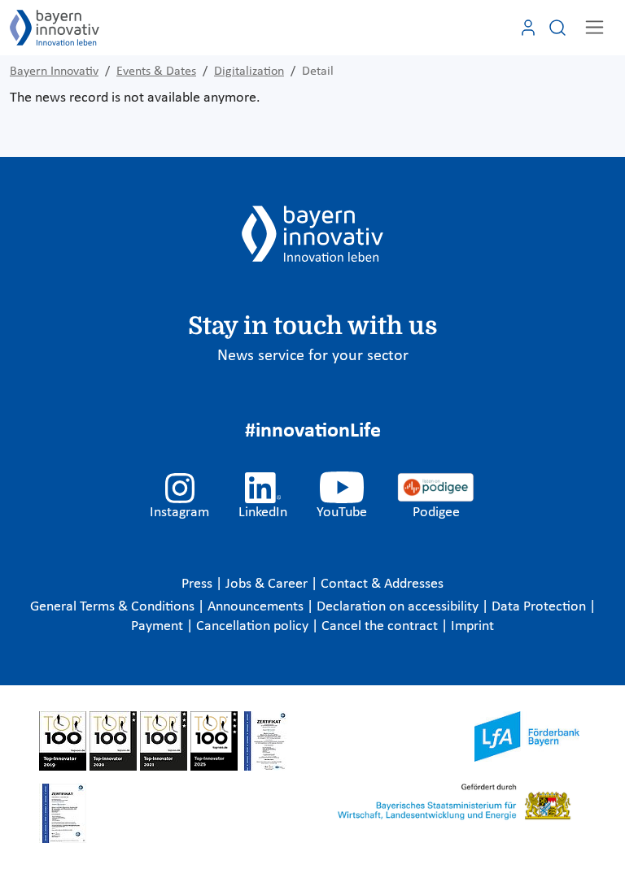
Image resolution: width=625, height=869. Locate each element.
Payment (158, 626)
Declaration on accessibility (399, 607)
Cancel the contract (381, 626)
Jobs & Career (268, 584)
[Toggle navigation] (594, 27)
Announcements (257, 607)
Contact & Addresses (382, 584)
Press (198, 584)
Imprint (472, 626)
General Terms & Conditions (114, 607)
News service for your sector (313, 356)
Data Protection (540, 607)
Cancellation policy (254, 626)
